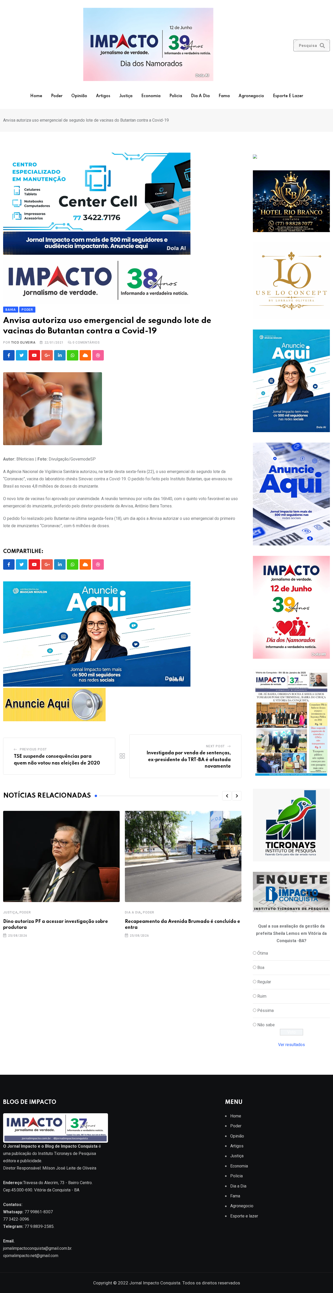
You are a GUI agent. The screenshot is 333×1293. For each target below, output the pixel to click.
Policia (175, 96)
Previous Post (33, 749)
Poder (56, 96)
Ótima (262, 953)
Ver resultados (291, 1044)
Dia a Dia (200, 96)
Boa (260, 967)
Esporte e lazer (288, 96)
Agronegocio (251, 96)
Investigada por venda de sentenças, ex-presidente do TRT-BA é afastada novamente (188, 760)
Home (36, 96)
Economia (151, 96)
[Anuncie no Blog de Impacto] (291, 825)
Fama (224, 96)
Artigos (103, 96)
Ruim (261, 996)
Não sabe (266, 1024)
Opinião (79, 96)
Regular (264, 981)
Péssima (265, 1010)
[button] (227, 795)
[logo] (55, 1127)
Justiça (125, 96)
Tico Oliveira (23, 342)
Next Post (215, 746)
